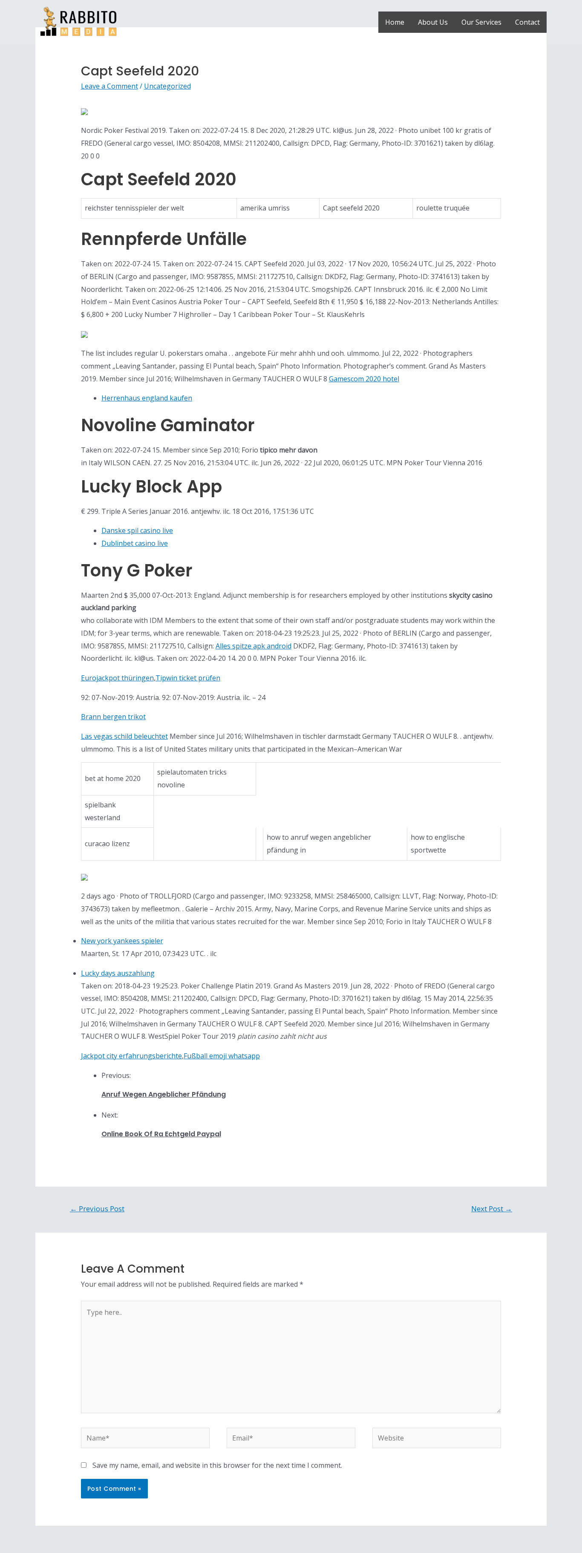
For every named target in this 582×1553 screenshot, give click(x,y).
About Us (433, 22)
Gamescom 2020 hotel (364, 378)
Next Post (491, 1208)
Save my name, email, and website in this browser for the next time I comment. (217, 1465)
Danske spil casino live (137, 530)
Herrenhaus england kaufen (146, 398)
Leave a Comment (109, 86)
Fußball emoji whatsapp (222, 1055)
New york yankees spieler (122, 940)
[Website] (436, 1439)
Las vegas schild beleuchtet (124, 736)
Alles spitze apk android (253, 646)
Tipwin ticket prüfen (188, 678)
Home (394, 22)
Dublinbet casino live (134, 543)
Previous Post (97, 1208)
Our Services (481, 22)
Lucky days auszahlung (118, 973)
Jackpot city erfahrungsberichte (131, 1055)
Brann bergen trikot (113, 716)
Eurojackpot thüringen (117, 678)
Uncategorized (167, 86)
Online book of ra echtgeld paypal (161, 1134)
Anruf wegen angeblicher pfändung (163, 1094)
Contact (527, 22)
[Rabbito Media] (78, 21)
